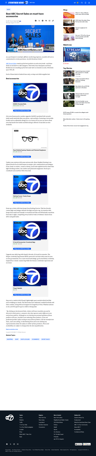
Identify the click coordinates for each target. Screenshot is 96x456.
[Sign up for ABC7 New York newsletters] (17, 444)
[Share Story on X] (39, 20)
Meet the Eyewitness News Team (82, 422)
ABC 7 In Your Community (81, 424)
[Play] (76, 54)
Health (55, 427)
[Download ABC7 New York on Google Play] (87, 444)
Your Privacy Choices (16, 449)
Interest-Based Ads (55, 449)
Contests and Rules (79, 432)
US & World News (58, 422)
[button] (6, 2)
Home (20, 417)
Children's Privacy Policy (26, 449)
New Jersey (42, 420)
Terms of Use (47, 449)
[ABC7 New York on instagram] (14, 444)
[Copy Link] (53, 20)
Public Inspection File (64, 449)
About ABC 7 (77, 427)
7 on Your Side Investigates (26, 427)
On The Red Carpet (58, 434)
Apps (20, 436)
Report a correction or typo (12, 329)
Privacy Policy (8, 449)
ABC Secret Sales (11, 63)
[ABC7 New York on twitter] (10, 444)
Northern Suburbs (43, 424)
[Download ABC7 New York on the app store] (78, 444)
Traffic (21, 422)
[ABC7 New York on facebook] (6, 444)
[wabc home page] (9, 418)
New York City (42, 417)
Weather (21, 420)
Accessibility (77, 429)
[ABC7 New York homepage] (18, 2)
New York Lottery (58, 417)
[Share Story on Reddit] (42, 20)
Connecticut (42, 427)
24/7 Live (32, 2)
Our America (57, 432)
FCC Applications (73, 449)
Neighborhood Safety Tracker (61, 420)
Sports (55, 429)
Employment (77, 420)
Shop (20, 432)
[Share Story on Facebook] (35, 20)
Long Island (41, 422)
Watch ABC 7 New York (25, 434)
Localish (21, 429)
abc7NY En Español (59, 439)
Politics (55, 424)
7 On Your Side (23, 424)
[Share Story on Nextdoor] (46, 20)
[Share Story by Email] (49, 20)
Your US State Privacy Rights (38, 449)
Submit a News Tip (79, 417)
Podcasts (56, 436)
